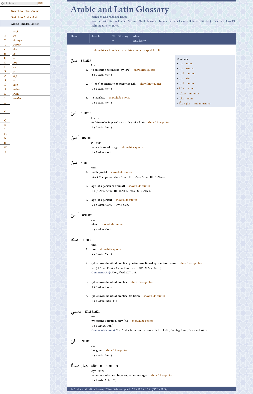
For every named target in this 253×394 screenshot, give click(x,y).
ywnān (17, 98)
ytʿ (14, 53)
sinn (185, 78)
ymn (15, 84)
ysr (14, 67)
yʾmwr (17, 44)
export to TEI (152, 50)
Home (74, 36)
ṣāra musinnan (195, 103)
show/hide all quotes (106, 50)
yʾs (14, 35)
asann (186, 83)
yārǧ (15, 31)
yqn (15, 80)
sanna (186, 63)
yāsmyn (17, 40)
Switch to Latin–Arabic (25, 11)
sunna (186, 68)
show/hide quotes (144, 69)
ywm (16, 93)
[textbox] (19, 3)
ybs (15, 49)
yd (14, 58)
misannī (189, 93)
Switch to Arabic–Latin (25, 17)
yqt (14, 71)
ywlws (16, 89)
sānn (186, 98)
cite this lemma (131, 50)
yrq (15, 62)
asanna (187, 73)
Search (95, 36)
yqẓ (15, 75)
